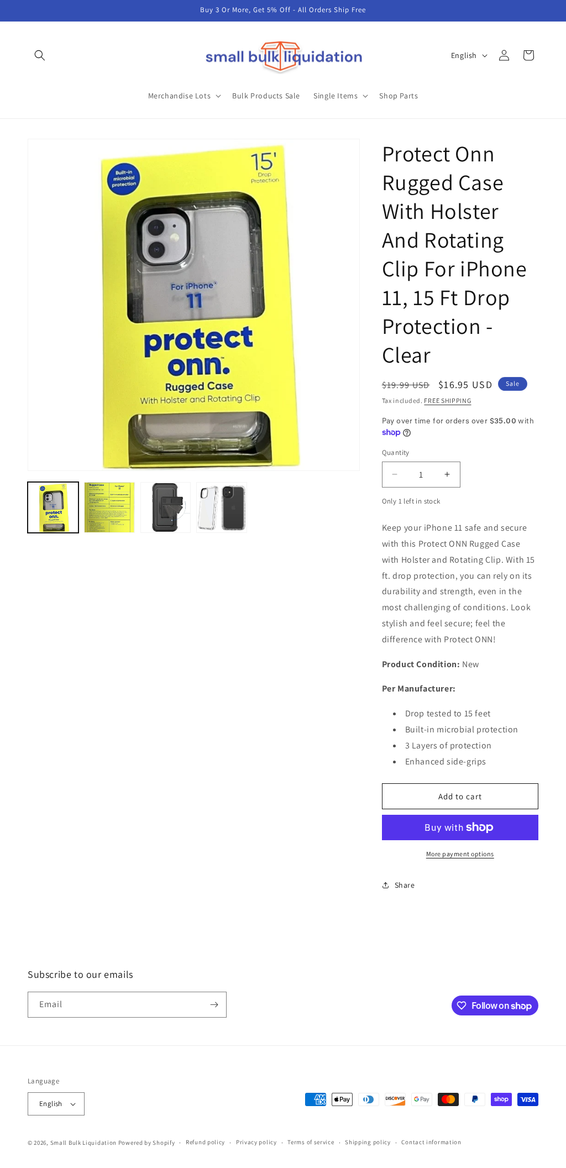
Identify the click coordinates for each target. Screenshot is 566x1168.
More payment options (460, 854)
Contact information (431, 1142)
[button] (40, 55)
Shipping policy (368, 1142)
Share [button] (405, 885)
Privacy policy (256, 1142)
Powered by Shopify (146, 1142)
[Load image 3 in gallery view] (165, 507)
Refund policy (205, 1142)
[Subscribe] (214, 1005)
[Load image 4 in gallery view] (221, 507)
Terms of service (310, 1142)
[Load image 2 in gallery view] (109, 507)
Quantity (396, 452)
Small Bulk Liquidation (83, 1142)
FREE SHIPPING (447, 400)
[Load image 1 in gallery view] (53, 507)
